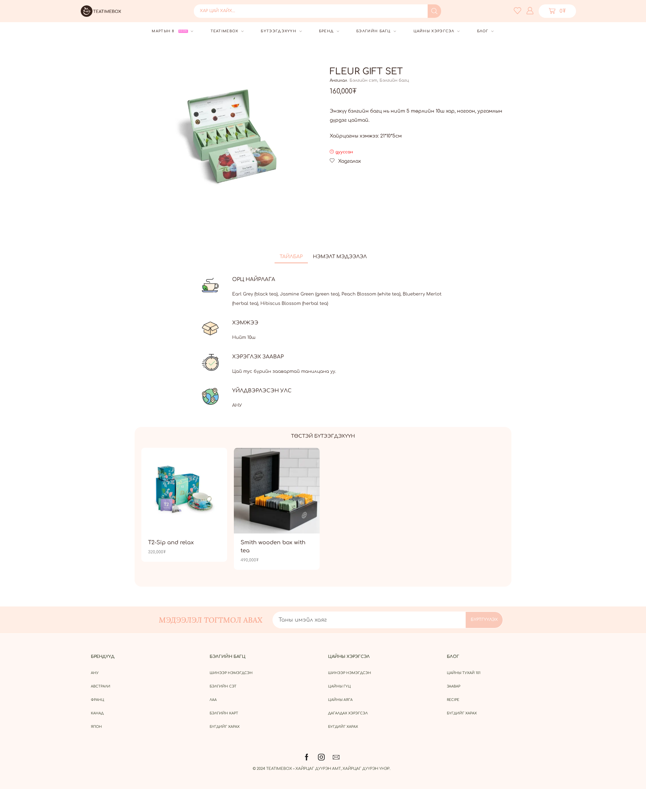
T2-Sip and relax (171, 543)
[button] (517, 10)
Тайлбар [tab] (291, 256)
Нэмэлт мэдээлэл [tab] (340, 256)
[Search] (434, 11)
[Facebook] (306, 757)
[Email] (336, 757)
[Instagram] (321, 757)
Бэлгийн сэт (363, 80)
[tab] (291, 256)
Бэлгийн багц (394, 80)
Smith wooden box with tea (273, 547)
